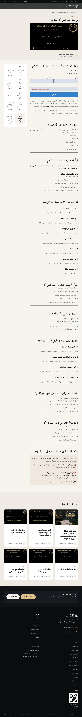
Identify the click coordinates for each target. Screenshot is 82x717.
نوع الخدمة (75, 86)
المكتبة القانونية (74, 646)
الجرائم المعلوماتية (35, 629)
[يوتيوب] (72, 631)
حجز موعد (76, 677)
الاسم (76, 78)
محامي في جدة (75, 673)
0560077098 (35, 646)
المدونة (76, 685)
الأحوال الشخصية (35, 633)
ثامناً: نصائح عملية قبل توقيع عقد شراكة (19, 118)
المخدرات (37, 622)
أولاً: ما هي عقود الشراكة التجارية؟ (9, 73)
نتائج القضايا (75, 658)
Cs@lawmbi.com (34, 650)
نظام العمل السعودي (73, 665)
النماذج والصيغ (75, 650)
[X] (65, 631)
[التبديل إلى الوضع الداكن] (62, 6)
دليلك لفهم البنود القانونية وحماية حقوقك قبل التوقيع (19, 75)
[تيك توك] (69, 631)
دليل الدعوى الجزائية (73, 662)
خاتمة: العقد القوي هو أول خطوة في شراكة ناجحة (9, 119)
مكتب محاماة (67, 12)
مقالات (72, 12)
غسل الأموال (36, 626)
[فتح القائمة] (58, 6)
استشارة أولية (75, 681)
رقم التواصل (50, 78)
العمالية (37, 637)
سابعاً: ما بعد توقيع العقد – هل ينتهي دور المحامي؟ (9, 106)
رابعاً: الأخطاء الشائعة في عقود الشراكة (19, 95)
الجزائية (37, 618)
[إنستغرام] (76, 631)
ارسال (54, 95)
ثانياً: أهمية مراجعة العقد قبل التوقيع (19, 85)
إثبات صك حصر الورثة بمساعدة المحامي (60, 482)
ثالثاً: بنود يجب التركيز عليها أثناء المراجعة (9, 85)
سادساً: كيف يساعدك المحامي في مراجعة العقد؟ (19, 107)
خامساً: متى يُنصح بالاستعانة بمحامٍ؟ (9, 94)
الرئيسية (76, 12)
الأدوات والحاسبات (74, 654)
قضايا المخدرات (74, 669)
